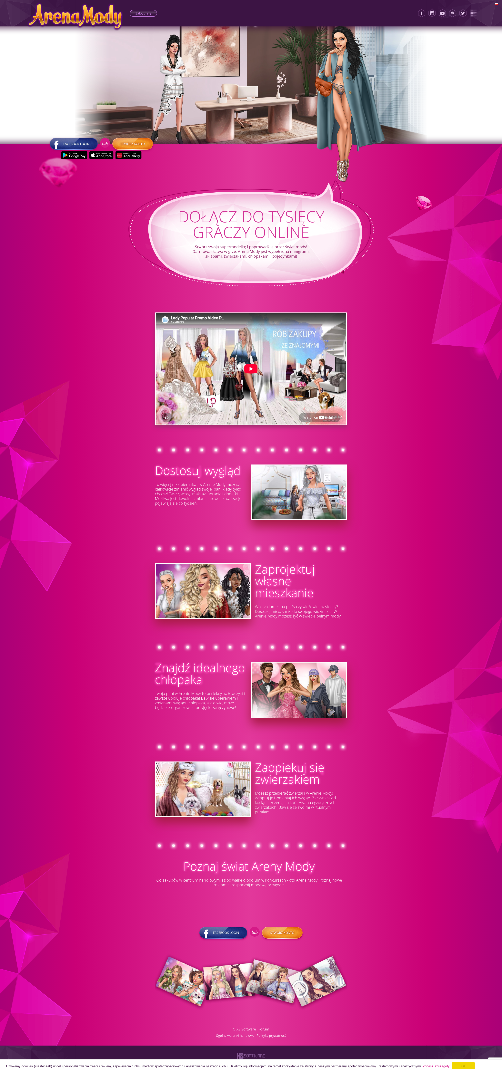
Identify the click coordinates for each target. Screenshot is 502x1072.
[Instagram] (432, 13)
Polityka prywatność (271, 1035)
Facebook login (76, 144)
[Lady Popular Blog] (473, 13)
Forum (263, 1029)
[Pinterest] (452, 13)
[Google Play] (74, 155)
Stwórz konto (133, 144)
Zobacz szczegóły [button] (436, 1065)
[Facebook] (421, 13)
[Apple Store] (101, 155)
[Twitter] (463, 13)
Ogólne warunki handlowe (235, 1035)
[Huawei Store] (128, 155)
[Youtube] (442, 13)
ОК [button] (463, 1065)
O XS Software (244, 1029)
